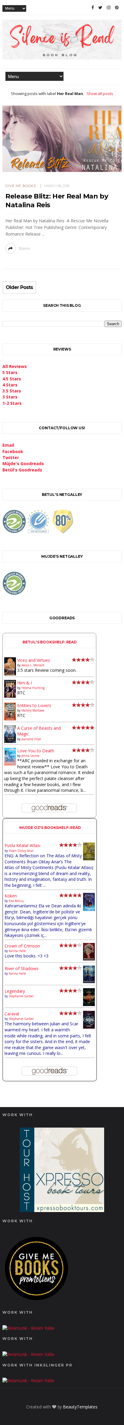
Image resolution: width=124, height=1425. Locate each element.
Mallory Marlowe (32, 710)
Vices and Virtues (33, 660)
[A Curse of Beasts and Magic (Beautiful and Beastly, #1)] (10, 741)
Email (8, 445)
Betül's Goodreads (22, 470)
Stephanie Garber (21, 996)
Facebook (12, 451)
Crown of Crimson (22, 946)
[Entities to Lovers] (10, 719)
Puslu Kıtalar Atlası (22, 845)
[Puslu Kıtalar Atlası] (89, 859)
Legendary (15, 991)
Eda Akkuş (16, 901)
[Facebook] (92, 7)
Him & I (24, 683)
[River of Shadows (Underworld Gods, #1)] (89, 981)
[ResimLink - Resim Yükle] (36, 1301)
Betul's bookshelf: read (50, 642)
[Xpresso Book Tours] (62, 1210)
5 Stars (9, 372)
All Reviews (14, 366)
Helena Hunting (33, 688)
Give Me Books (20, 186)
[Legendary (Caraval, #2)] (89, 1004)
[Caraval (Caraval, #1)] (89, 1027)
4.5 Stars (11, 379)
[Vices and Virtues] (10, 674)
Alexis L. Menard (32, 665)
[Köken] (89, 909)
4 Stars (9, 385)
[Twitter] (100, 7)
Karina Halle (17, 951)
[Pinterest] (117, 7)
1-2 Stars (12, 403)
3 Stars (9, 397)
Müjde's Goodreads (23, 463)
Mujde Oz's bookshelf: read (50, 827)
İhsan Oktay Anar (21, 851)
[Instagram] (108, 7)
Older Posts (19, 287)
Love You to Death (35, 751)
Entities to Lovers (34, 705)
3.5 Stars (11, 391)
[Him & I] (10, 696)
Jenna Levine (30, 756)
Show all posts (100, 93)
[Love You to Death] (10, 764)
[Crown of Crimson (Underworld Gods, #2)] (89, 959)
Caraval (12, 1014)
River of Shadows (22, 968)
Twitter (10, 457)
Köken (11, 896)
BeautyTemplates (80, 1407)
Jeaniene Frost (31, 739)
